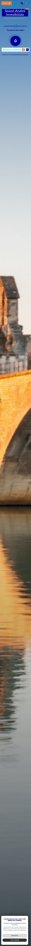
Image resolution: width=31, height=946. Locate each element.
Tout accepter (14, 940)
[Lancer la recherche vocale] (15, 40)
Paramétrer (14, 935)
